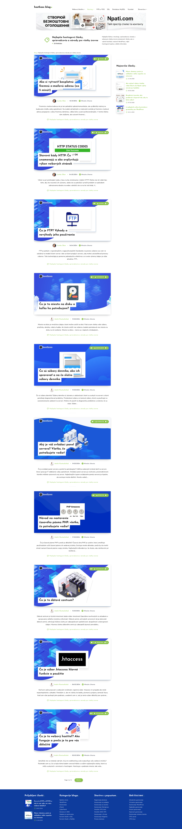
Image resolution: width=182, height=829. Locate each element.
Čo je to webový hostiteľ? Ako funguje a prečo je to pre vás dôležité (59, 740)
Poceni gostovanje (135, 809)
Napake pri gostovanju (67, 814)
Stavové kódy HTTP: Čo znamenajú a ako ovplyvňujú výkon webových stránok (58, 159)
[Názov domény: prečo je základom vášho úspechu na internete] (120, 74)
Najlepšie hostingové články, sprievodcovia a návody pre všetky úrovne (73, 119)
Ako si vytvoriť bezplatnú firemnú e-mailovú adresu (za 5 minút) (59, 86)
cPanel (62, 807)
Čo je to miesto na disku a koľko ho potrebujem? (57, 306)
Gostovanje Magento (100, 817)
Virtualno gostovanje (135, 802)
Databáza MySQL (118, 9)
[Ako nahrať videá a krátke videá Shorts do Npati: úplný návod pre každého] (120, 86)
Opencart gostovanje (135, 812)
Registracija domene (100, 800)
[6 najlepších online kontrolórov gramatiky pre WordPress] (120, 109)
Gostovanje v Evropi (100, 814)
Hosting (90, 9)
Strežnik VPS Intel (100, 809)
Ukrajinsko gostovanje (136, 800)
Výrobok (131, 9)
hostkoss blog (42, 7)
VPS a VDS (100, 9)
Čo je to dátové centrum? (56, 600)
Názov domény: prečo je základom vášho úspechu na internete (136, 74)
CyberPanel (63, 809)
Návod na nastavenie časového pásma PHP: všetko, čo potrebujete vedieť (59, 522)
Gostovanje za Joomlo (101, 805)
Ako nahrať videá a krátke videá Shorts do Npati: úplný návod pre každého (136, 86)
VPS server (132, 817)
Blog (35, 53)
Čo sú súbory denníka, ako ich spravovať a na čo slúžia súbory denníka (59, 375)
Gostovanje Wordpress (101, 807)
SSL (108, 9)
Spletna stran (64, 800)
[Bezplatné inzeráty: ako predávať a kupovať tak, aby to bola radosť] (120, 97)
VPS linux (132, 819)
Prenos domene (99, 819)
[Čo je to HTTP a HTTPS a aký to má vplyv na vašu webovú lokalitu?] (28, 803)
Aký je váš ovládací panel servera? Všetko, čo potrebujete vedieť (56, 448)
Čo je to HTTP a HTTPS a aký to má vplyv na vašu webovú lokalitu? (43, 803)
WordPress (63, 802)
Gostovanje (63, 805)
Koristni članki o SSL (66, 817)
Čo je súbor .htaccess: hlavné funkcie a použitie (58, 671)
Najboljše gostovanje (135, 807)
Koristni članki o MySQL (67, 819)
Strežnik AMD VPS (100, 812)
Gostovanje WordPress (136, 805)
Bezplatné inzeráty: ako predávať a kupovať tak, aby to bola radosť (137, 98)
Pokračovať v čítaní (101, 91)
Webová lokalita (78, 9)
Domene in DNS (65, 812)
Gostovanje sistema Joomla (138, 814)
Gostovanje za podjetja (101, 802)
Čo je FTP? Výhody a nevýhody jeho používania (57, 232)
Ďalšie (78, 780)
